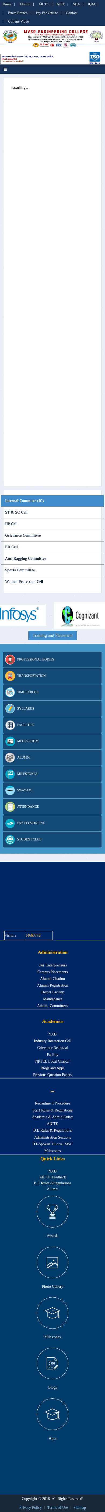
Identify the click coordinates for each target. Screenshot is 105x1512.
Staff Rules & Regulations (52, 1110)
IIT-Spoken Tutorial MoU (52, 1144)
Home (7, 4)
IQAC (92, 4)
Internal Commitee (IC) (24, 501)
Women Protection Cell (24, 582)
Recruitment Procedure (52, 1103)
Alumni (24, 4)
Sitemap (80, 1508)
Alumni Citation (52, 979)
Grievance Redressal (52, 1048)
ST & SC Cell (16, 512)
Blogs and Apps (52, 1068)
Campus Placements (52, 972)
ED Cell (11, 547)
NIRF (61, 4)
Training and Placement (53, 635)
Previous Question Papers (52, 1075)
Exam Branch (18, 13)
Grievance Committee (23, 535)
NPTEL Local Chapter (52, 1061)
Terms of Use (57, 1508)
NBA (76, 4)
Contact (72, 13)
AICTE (43, 4)
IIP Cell (11, 524)
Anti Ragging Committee (25, 559)
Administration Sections (52, 1137)
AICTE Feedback (52, 1177)
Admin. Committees (52, 1006)
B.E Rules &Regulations (52, 1183)
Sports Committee (20, 570)
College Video (18, 21)
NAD (52, 1034)
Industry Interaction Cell (52, 1041)
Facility (52, 1055)
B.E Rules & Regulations (52, 1130)
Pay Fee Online (47, 13)
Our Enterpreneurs (52, 965)
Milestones (52, 1151)
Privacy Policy (30, 1508)
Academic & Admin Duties (52, 1117)
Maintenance (52, 999)
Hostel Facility (52, 992)
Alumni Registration (52, 985)
